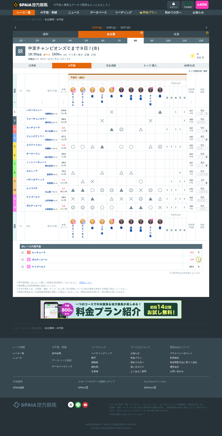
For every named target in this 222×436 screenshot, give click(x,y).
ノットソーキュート (36, 162)
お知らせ (198, 12)
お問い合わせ (176, 371)
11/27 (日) (125, 27)
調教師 (94, 362)
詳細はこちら (85, 282)
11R (184, 40)
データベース (98, 12)
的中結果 (56, 353)
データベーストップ (62, 366)
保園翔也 (49, 114)
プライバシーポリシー (181, 353)
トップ (16, 19)
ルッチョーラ (33, 127)
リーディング (123, 12)
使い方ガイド (137, 367)
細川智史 (49, 157)
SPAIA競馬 (18, 387)
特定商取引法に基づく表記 (183, 362)
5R (86, 40)
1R (21, 40)
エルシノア (32, 171)
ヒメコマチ (32, 188)
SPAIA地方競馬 (107, 428)
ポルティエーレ (34, 205)
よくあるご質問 (138, 371)
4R (70, 40)
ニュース (73, 12)
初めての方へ (173, 12)
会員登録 (202, 4)
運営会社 (174, 367)
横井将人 (49, 122)
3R (53, 40)
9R (151, 40)
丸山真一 (49, 192)
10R (168, 40)
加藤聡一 (49, 148)
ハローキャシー (34, 110)
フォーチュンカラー (36, 119)
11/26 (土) (111, 27)
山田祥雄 (49, 201)
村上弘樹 (49, 131)
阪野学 (50, 174)
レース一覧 (24, 12)
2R (37, 40)
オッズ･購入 (150, 65)
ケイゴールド (33, 197)
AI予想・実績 (48, 12)
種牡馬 (94, 367)
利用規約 (174, 358)
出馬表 (32, 65)
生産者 (94, 371)
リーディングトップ (101, 353)
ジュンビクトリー (35, 136)
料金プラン (136, 358)
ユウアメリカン (34, 145)
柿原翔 (50, 183)
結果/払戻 (189, 65)
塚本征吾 (49, 166)
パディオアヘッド (35, 179)
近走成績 (111, 65)
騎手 (93, 358)
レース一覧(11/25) (32, 19)
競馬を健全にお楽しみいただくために (126, 414)
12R (201, 40)
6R (102, 40)
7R (119, 40)
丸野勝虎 (49, 209)
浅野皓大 (49, 140)
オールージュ (33, 153)
